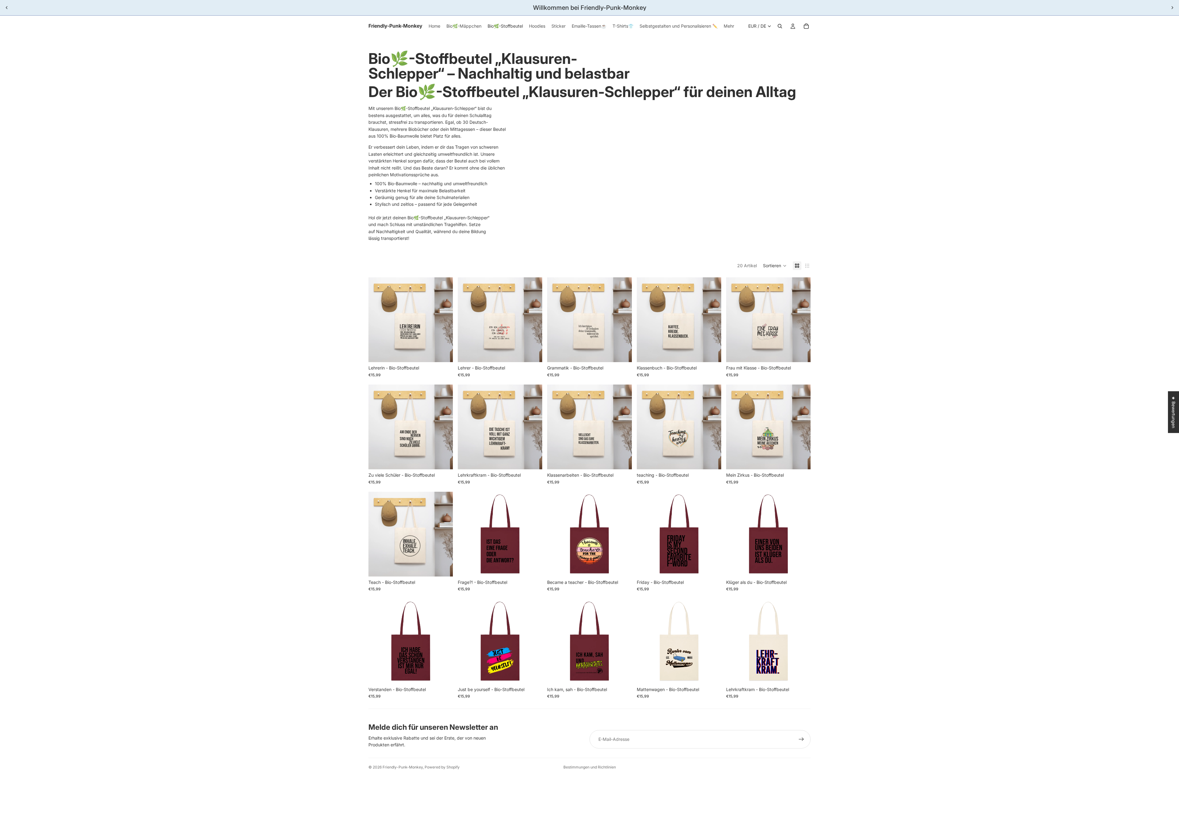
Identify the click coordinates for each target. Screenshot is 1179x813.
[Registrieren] (801, 739)
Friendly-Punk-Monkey (403, 767)
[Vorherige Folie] (7, 7)
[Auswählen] (443, 352)
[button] (775, 265)
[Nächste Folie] (1172, 7)
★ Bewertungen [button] (1173, 412)
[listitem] (729, 26)
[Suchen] (780, 26)
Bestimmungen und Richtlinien (589, 767)
